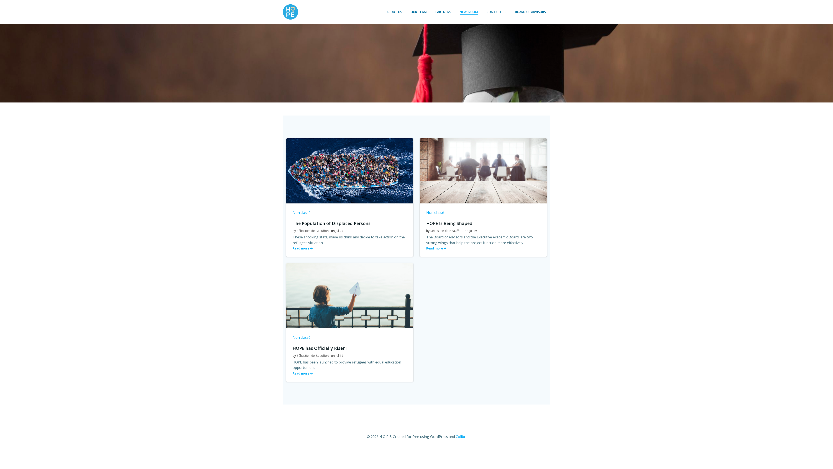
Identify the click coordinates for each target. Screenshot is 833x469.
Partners (443, 12)
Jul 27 (339, 231)
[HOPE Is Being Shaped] (483, 170)
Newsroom (469, 12)
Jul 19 (473, 231)
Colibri (461, 436)
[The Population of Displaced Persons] (349, 170)
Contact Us (496, 12)
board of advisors (530, 12)
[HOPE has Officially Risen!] (349, 295)
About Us (394, 12)
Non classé (301, 212)
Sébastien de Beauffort (313, 231)
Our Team (419, 12)
